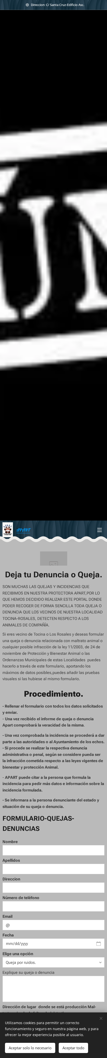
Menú (100, 530)
